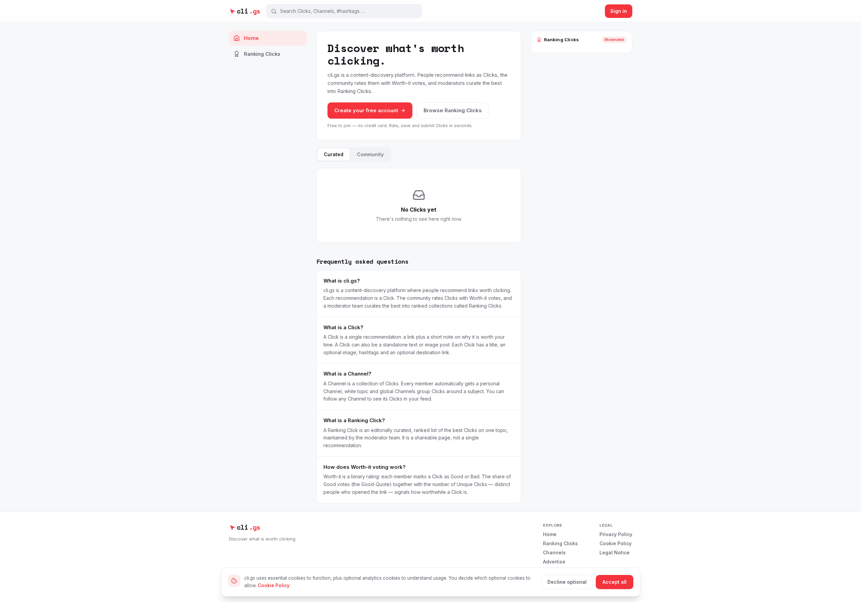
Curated (333, 154)
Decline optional (567, 582)
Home (251, 38)
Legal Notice (614, 552)
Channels (554, 552)
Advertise (554, 561)
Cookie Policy (615, 543)
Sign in (618, 11)
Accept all (615, 582)
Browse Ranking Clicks (453, 110)
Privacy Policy (615, 534)
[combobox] (348, 11)
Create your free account (366, 110)
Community (370, 154)
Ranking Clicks (262, 54)
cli (248, 11)
